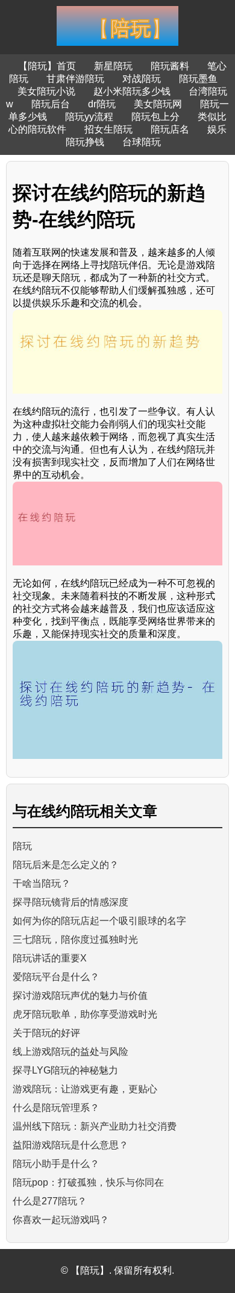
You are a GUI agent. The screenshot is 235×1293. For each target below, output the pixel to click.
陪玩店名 (170, 129)
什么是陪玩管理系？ (56, 1108)
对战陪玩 (141, 79)
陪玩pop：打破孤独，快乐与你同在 (88, 1182)
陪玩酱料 (170, 66)
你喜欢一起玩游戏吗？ (61, 1220)
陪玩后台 (50, 104)
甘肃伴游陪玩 (75, 79)
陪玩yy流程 (89, 117)
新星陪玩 (113, 66)
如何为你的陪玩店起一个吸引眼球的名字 (99, 921)
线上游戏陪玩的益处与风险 (70, 1051)
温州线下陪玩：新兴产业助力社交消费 (95, 1126)
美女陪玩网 (158, 104)
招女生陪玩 (108, 129)
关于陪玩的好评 (46, 1033)
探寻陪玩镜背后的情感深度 (70, 902)
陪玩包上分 (155, 117)
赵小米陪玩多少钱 (132, 91)
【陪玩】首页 (47, 66)
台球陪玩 (141, 142)
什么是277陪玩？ (50, 1201)
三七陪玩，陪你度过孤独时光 (75, 939)
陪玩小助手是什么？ (56, 1164)
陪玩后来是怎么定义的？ (66, 865)
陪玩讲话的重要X (50, 958)
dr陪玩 (102, 104)
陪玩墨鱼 (198, 79)
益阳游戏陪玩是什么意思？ (70, 1145)
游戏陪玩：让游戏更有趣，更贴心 (85, 1089)
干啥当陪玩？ (41, 883)
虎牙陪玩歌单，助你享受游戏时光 (85, 1014)
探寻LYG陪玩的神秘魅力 (65, 1070)
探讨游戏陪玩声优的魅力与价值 (80, 995)
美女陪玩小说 (46, 91)
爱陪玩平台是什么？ (56, 977)
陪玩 (22, 846)
